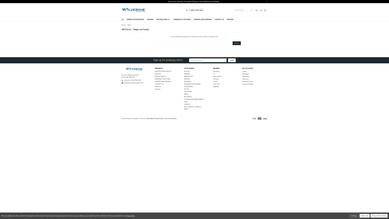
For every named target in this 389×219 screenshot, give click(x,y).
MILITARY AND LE (163, 19)
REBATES (230, 19)
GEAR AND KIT (188, 86)
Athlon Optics (217, 76)
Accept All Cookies (379, 216)
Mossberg (216, 71)
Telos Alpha (150, 118)
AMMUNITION (188, 76)
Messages (245, 74)
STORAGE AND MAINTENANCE (194, 99)
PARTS (186, 94)
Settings (354, 216)
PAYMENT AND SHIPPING (203, 19)
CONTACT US (219, 19)
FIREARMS (187, 81)
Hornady (216, 79)
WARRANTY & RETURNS (182, 19)
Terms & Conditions (170, 118)
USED (186, 102)
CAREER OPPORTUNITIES (135, 19)
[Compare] (261, 10)
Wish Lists (245, 79)
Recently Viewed (247, 81)
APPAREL (187, 79)
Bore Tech (216, 84)
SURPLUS (187, 104)
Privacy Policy (158, 118)
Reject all (364, 216)
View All (215, 86)
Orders (244, 71)
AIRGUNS (187, 74)
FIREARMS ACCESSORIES (192, 84)
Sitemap (157, 89)
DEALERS (150, 19)
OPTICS (186, 89)
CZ (214, 74)
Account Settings (247, 84)
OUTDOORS (188, 91)
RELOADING (188, 97)
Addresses (245, 76)
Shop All (186, 71)
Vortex (215, 81)
